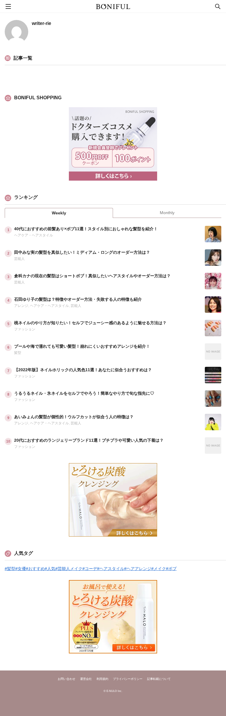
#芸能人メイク (68, 568)
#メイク (158, 568)
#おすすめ (35, 568)
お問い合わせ (66, 679)
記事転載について (159, 679)
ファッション (24, 329)
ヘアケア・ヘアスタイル (33, 235)
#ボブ (171, 568)
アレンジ (21, 306)
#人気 (50, 568)
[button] (202, 271)
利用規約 (102, 679)
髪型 (17, 353)
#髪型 (10, 568)
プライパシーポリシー (127, 679)
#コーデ (89, 568)
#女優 (20, 568)
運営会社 (86, 679)
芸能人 (19, 259)
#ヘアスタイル (110, 568)
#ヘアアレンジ (137, 568)
